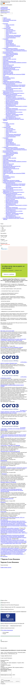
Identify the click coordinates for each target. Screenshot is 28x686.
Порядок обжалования (11, 44)
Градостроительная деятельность (10, 152)
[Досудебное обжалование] (7, 630)
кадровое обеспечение (11, 37)
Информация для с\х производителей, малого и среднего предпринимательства (13, 193)
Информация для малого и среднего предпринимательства (14, 96)
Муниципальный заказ (8, 150)
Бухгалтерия (6, 175)
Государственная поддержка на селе (11, 168)
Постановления (9, 41)
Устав (7, 47)
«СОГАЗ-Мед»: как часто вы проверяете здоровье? (12, 347)
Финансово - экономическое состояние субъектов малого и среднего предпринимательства (14, 115)
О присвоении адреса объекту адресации (10, 528)
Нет (3, 228)
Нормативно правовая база (12, 108)
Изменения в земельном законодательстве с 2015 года (12, 517)
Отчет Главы (3, 511)
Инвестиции (6, 162)
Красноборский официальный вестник (11, 166)
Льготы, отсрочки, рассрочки (9, 157)
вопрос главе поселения (11, 33)
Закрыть (2, 666)
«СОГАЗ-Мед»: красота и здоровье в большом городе (14, 362)
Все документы (4, 556)
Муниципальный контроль (9, 182)
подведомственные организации (13, 36)
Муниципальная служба (8, 163)
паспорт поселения (10, 24)
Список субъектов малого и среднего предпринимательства (14, 112)
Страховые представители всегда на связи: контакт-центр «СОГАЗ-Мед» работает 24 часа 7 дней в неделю (13, 339)
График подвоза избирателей (7, 498)
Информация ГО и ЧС (8, 155)
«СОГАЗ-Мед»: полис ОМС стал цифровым (10, 445)
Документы (5, 137)
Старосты (5, 179)
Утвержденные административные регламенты (16, 50)
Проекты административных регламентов (15, 49)
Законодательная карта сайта (9, 160)
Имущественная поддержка (12, 101)
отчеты (7, 34)
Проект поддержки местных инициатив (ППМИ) (14, 173)
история (7, 25)
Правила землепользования (12, 54)
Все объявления (4, 519)
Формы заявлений (10, 43)
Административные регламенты (13, 46)
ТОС (4, 174)
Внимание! (4, 473)
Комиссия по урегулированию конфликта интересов (14, 161)
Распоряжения (9, 42)
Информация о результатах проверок (11, 180)
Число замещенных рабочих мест (13, 118)
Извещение (3, 502)
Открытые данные (7, 169)
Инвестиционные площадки (12, 102)
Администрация (6, 127)
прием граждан (9, 31)
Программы (5, 159)
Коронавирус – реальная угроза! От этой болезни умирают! (14, 467)
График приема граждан (6, 567)
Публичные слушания (8, 172)
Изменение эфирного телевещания (8, 482)
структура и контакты (10, 30)
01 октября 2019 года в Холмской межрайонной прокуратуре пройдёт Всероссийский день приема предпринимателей (12, 490)
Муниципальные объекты (9, 176)
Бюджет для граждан (7, 165)
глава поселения (9, 29)
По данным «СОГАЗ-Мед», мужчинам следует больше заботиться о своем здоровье (13, 428)
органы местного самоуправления (13, 35)
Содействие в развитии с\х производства (15, 97)
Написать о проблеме (9, 274)
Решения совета (9, 40)
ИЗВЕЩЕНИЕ (4, 460)
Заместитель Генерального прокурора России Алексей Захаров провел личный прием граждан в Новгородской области (13, 436)
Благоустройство (7, 178)
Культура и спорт (7, 156)
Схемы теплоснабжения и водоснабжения (12, 181)
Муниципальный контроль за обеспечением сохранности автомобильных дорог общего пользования (15, 86)
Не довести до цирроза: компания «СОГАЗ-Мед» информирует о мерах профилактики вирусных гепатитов (14, 411)
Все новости (3, 466)
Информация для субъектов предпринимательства (12, 104)
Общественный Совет (8, 170)
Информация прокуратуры (9, 167)
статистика (8, 27)
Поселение (5, 122)
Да (2, 227)
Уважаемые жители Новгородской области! (10, 451)
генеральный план (10, 55)
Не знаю (4, 229)
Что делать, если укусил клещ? (7, 330)
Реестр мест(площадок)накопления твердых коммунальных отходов (13, 190)
